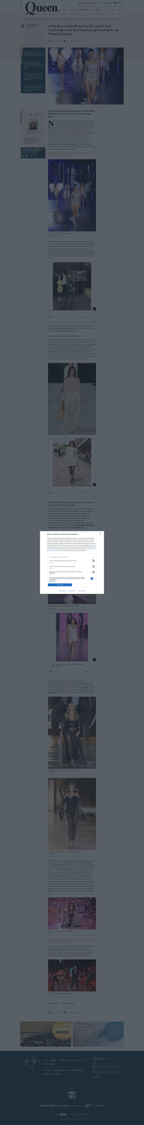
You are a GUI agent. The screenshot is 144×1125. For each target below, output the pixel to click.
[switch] (92, 561)
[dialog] (72, 562)
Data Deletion (62, 590)
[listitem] (72, 557)
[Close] (100, 534)
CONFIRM (60, 585)
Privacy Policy (81, 590)
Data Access (72, 590)
